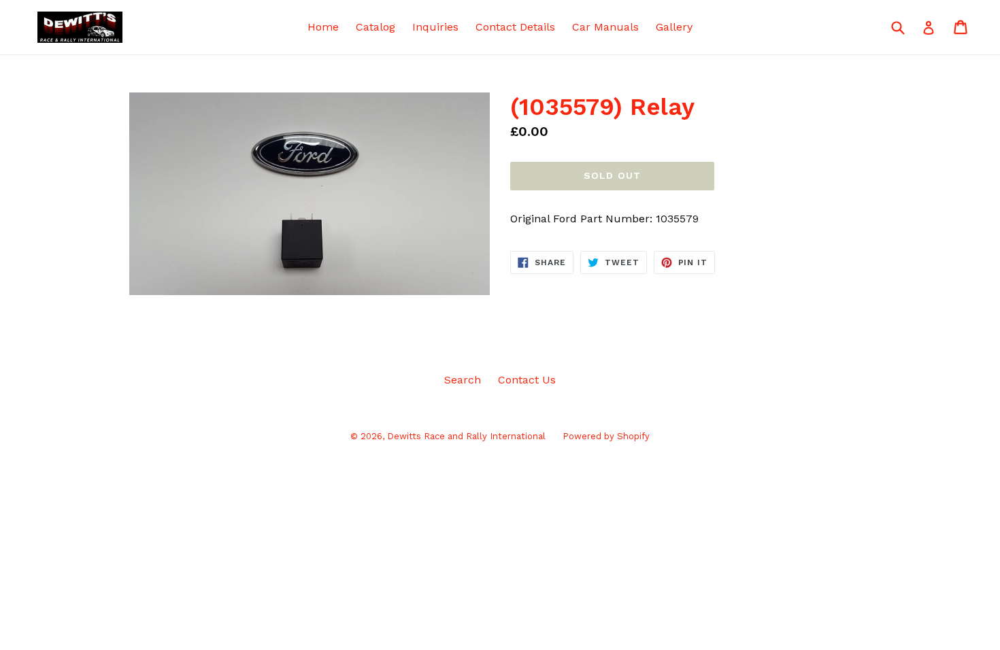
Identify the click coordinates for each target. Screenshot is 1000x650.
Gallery (674, 26)
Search (462, 379)
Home (323, 26)
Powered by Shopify (606, 436)
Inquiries (435, 26)
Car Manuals (605, 26)
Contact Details (515, 26)
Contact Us (527, 379)
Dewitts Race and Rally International (466, 436)
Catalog (375, 26)
